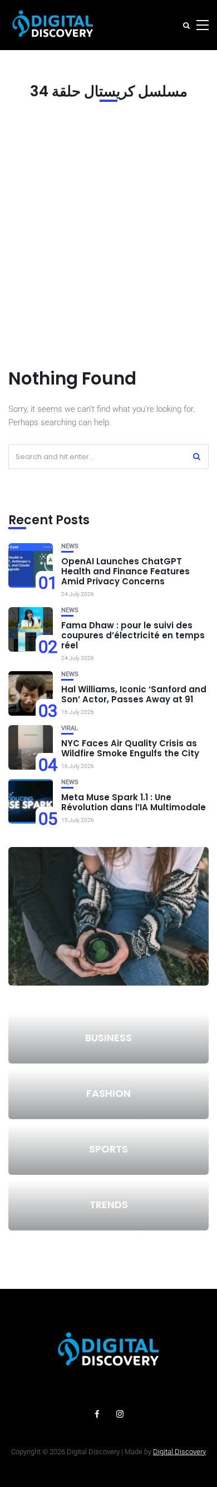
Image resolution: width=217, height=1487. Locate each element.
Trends (109, 1205)
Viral (69, 728)
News (69, 546)
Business (108, 1038)
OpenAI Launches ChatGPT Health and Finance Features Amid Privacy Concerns (125, 571)
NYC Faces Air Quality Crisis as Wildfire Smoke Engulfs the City (130, 748)
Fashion (108, 1093)
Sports (108, 1149)
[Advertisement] (108, 232)
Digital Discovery (179, 1451)
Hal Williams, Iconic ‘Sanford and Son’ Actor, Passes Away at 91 (133, 694)
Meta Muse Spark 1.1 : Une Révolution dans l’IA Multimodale (133, 802)
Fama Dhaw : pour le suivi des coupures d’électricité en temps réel (133, 635)
